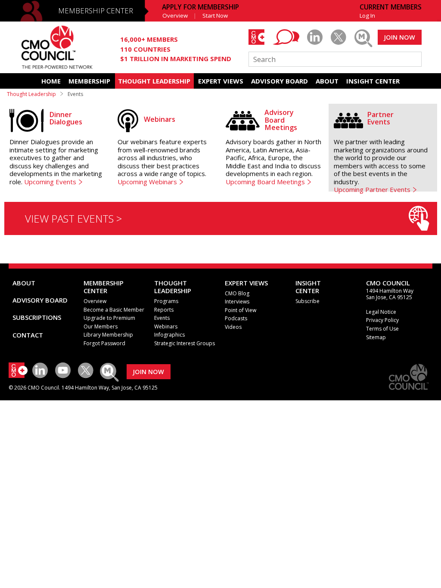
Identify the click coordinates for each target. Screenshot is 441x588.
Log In (367, 15)
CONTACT (27, 335)
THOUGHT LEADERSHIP (154, 81)
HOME (51, 81)
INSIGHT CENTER (373, 81)
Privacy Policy (382, 320)
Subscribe (307, 301)
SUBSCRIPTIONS (36, 317)
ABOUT (327, 81)
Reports (164, 309)
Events (162, 318)
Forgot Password (104, 343)
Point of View (240, 310)
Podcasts (236, 318)
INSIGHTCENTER (308, 287)
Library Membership (108, 334)
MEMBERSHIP (89, 81)
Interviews (237, 301)
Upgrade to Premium (109, 318)
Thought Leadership (31, 94)
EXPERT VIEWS (220, 81)
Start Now (215, 15)
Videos (233, 327)
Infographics (169, 334)
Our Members (101, 326)
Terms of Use (382, 328)
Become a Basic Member (114, 309)
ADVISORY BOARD (279, 81)
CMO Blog (237, 293)
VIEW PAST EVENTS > (73, 218)
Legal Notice (381, 312)
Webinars (165, 326)
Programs (166, 301)
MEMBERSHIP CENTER (95, 10)
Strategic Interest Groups (184, 343)
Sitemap (376, 337)
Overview (175, 15)
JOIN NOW (399, 37)
